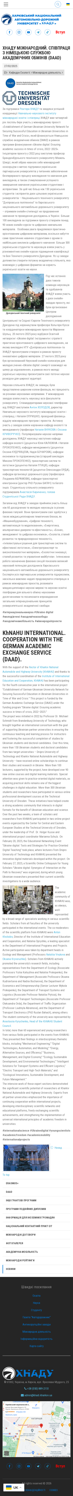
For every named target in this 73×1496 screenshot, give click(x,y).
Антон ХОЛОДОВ (40, 407)
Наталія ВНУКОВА (45, 429)
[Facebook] (9, 32)
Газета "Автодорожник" (37, 1317)
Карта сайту (37, 1346)
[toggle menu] (6, 4)
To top (6, 1174)
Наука (36, 1303)
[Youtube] (28, 32)
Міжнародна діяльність (36, 1331)
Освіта (36, 1295)
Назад (58, 1147)
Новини (10, 1269)
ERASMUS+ (12, 1183)
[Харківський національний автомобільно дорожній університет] (30, 18)
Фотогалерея (14, 1243)
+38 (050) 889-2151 (37, 1388)
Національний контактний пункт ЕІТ (29, 1226)
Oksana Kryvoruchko (14, 959)
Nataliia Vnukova (55, 954)
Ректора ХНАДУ (29, 109)
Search (58, 1)
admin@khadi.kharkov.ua (38, 1395)
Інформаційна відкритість (36, 1339)
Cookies (53, 1490)
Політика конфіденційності (30, 1490)
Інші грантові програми (21, 1200)
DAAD (9, 1191)
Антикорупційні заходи (37, 1324)
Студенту (36, 1310)
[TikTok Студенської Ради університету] (47, 32)
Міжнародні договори (20, 1234)
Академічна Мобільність (22, 1251)
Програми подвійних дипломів (26, 1209)
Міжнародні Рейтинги (20, 1260)
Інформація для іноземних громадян (30, 1217)
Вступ (60, 32)
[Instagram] (19, 32)
